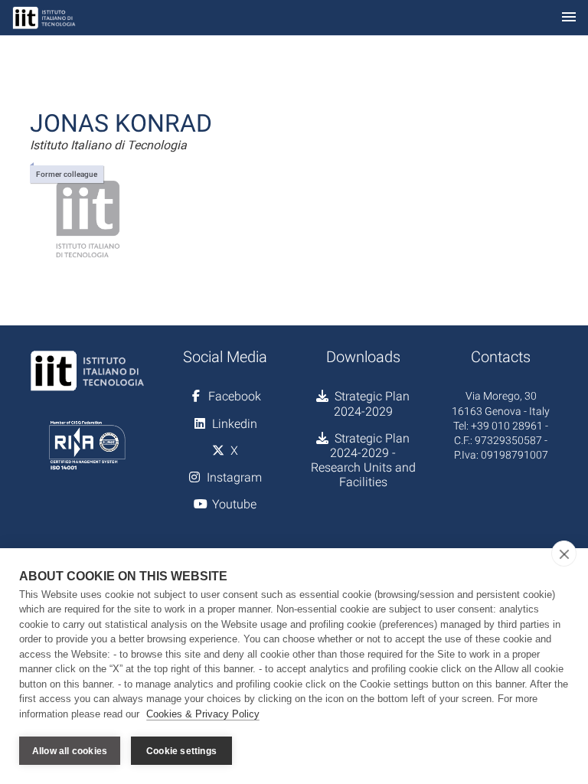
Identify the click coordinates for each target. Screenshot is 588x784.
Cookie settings (181, 751)
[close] (564, 554)
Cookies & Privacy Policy (203, 714)
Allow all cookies (69, 751)
